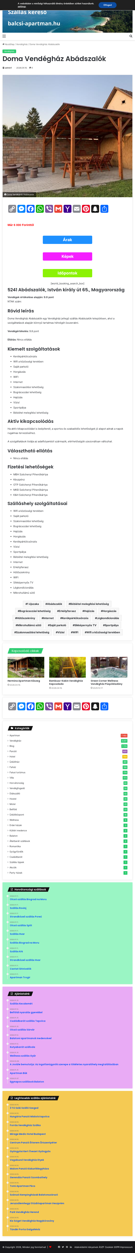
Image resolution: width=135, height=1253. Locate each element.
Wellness (14, 820)
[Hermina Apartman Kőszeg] (26, 667)
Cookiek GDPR (112, 1247)
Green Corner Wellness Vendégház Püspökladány (107, 682)
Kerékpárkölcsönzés (75, 618)
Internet (48, 618)
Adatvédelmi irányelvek (86, 1247)
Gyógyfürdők (16, 851)
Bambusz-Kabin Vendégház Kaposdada (66, 682)
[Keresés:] (131, 36)
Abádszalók (54, 604)
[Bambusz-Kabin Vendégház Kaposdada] (67, 667)
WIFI (75, 632)
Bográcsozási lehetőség (35, 611)
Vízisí (60, 632)
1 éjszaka (33, 604)
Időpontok (67, 273)
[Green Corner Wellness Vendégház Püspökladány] (109, 667)
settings (22, 6)
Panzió (13, 751)
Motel (12, 804)
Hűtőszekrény (26, 618)
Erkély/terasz (67, 611)
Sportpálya (112, 625)
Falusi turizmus (17, 772)
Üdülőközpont (17, 814)
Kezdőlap (9, 44)
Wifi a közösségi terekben (103, 632)
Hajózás (89, 611)
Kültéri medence (18, 830)
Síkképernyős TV (85, 625)
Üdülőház (14, 762)
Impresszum (126, 1247)
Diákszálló (15, 793)
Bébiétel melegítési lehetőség (89, 604)
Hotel (12, 756)
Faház (13, 767)
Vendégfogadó (17, 788)
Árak (67, 239)
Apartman (15, 735)
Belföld (13, 809)
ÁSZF (101, 1247)
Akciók (13, 867)
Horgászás (109, 611)
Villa (12, 777)
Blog (12, 746)
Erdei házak (16, 825)
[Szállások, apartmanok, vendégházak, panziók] (67, 16)
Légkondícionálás (108, 618)
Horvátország (17, 783)
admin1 (8, 68)
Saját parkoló (58, 625)
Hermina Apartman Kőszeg (24, 680)
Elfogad (108, 5)
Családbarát (16, 857)
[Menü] (4, 36)
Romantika (15, 846)
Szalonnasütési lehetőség (32, 632)
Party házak (16, 872)
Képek (68, 256)
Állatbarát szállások (20, 841)
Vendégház (22, 44)
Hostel (13, 798)
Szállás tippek (17, 862)
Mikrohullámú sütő (29, 625)
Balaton (14, 835)
